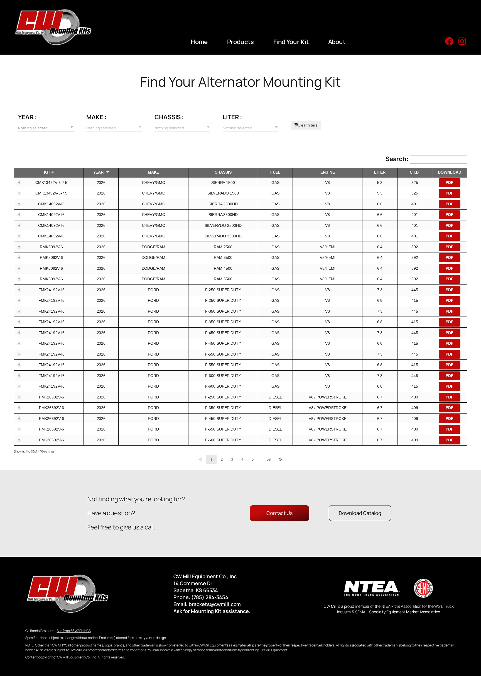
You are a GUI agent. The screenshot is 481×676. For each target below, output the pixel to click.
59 (269, 459)
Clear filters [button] (308, 125)
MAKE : (96, 117)
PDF (449, 182)
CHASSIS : (169, 117)
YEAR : (27, 117)
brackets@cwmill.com (215, 604)
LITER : (232, 117)
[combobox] (46, 127)
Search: (398, 159)
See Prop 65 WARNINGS (74, 630)
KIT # (49, 172)
